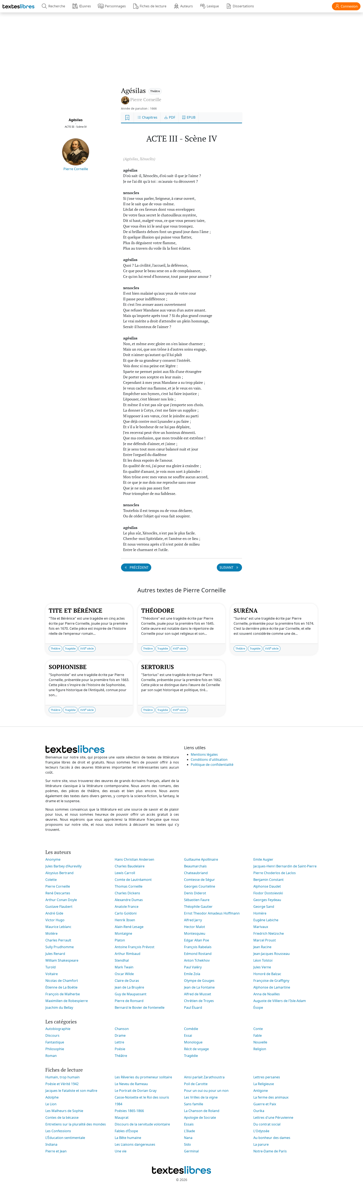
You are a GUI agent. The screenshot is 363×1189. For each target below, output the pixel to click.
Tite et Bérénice (75, 610)
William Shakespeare (61, 960)
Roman (51, 1055)
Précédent (139, 567)
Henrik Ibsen (125, 920)
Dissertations (243, 6)
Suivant (227, 567)
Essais (189, 1124)
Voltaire (51, 974)
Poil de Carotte (196, 1084)
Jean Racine (262, 947)
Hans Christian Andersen (134, 859)
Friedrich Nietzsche (268, 933)
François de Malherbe (62, 994)
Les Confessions (58, 1131)
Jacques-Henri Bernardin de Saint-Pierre (285, 866)
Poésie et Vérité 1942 (62, 1084)
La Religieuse (263, 1084)
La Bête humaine (128, 1137)
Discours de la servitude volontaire (142, 1124)
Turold (50, 967)
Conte (258, 1028)
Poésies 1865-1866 (129, 1110)
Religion (259, 1049)
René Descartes (57, 893)
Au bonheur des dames (271, 1137)
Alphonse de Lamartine (271, 987)
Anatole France (126, 906)
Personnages (115, 6)
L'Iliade (189, 1131)
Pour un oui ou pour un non (206, 1090)
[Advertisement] (181, 45)
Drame (120, 1035)
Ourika (258, 1110)
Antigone (260, 1090)
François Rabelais (198, 947)
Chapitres (149, 117)
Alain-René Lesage (129, 926)
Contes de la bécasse (62, 1117)
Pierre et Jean (56, 1151)
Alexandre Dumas (129, 899)
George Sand (263, 906)
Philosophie (54, 1049)
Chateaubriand (196, 873)
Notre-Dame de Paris (270, 1151)
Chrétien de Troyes (199, 1000)
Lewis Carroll (125, 873)
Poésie (120, 1049)
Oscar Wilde (124, 974)
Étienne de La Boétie (61, 987)
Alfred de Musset (197, 994)
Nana (188, 1137)
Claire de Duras (127, 980)
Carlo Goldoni (126, 913)
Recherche (56, 6)
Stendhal (122, 960)
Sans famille (193, 1104)
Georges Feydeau (267, 899)
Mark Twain (124, 967)
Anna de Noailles (266, 994)
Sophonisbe (68, 667)
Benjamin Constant (268, 879)
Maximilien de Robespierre (66, 1000)
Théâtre (155, 91)
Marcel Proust (264, 940)
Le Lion (51, 1104)
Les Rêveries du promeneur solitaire (143, 1077)
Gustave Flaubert (58, 906)
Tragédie (70, 648)
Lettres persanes (266, 1077)
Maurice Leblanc (58, 926)
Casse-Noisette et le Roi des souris (142, 1097)
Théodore (157, 610)
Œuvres (85, 6)
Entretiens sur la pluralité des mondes (75, 1124)
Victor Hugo (54, 920)
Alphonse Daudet (267, 886)
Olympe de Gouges (199, 980)
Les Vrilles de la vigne (201, 1097)
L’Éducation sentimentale (65, 1137)
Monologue (193, 1042)
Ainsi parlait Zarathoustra (204, 1077)
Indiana (51, 1144)
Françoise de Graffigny (271, 980)
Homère (259, 913)
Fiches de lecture (153, 6)
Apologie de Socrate (200, 1117)
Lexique (213, 6)
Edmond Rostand (198, 953)
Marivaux (260, 926)
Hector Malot (194, 926)
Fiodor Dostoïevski (268, 893)
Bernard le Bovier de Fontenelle (139, 1007)
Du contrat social (266, 1124)
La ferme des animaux (270, 1097)
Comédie (191, 1028)
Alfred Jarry (193, 920)
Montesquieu (194, 933)
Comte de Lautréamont (133, 879)
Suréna (246, 610)
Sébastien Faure (196, 899)
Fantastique (54, 1042)
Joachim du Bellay (59, 1007)
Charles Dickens (127, 893)
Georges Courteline (199, 886)
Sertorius (157, 667)
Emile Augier (263, 859)
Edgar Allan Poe (196, 940)
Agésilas (76, 120)
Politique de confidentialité (212, 764)
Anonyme (52, 859)
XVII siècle (87, 648)
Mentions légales (204, 754)
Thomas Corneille (128, 886)
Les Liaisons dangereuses (135, 1144)
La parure (261, 1144)
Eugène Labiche (265, 920)
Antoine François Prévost (134, 947)
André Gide (54, 913)
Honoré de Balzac (267, 974)
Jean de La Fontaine (199, 987)
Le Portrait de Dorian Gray (136, 1090)
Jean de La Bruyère (129, 987)
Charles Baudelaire (130, 866)
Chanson (122, 1028)
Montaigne (123, 933)
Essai (188, 1035)
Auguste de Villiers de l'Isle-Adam (279, 1000)
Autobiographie (57, 1028)
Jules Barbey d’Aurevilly (63, 866)
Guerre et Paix (264, 1104)
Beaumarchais (195, 866)
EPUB (190, 117)
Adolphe (52, 1097)
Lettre (119, 1042)
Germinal (191, 1151)
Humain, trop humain (62, 1077)
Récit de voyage (196, 1049)
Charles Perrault (58, 940)
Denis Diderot (195, 893)
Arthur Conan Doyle (61, 899)
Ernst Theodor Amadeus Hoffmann (212, 913)
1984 (118, 1104)
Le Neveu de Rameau (131, 1084)
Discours (52, 1035)
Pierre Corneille (75, 169)
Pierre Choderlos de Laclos (274, 873)
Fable (257, 1035)
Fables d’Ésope (126, 1131)
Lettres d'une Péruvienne (273, 1117)
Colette (51, 879)
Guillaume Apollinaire (201, 859)
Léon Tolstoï (262, 960)
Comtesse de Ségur (199, 879)
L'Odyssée (261, 1131)
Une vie (120, 1151)
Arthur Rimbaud (127, 953)
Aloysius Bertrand (59, 873)
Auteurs (186, 6)
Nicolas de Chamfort (61, 980)
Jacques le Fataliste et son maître (71, 1090)
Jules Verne (262, 967)
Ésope (258, 1007)
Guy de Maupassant (130, 994)
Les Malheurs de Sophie (64, 1110)
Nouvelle (260, 1042)
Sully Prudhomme (59, 947)
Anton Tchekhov (197, 960)
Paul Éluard (193, 1007)
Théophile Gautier (198, 906)
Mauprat (122, 1117)
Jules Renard (55, 953)
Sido (187, 1144)
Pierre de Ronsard (129, 1000)
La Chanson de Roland (201, 1110)
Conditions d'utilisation (209, 759)
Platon (120, 940)
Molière (51, 933)
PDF (171, 117)
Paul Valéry (193, 967)
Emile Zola (192, 974)
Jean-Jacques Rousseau (271, 953)
